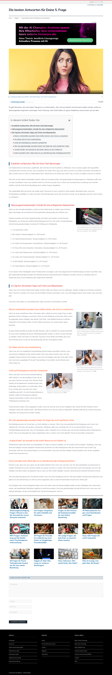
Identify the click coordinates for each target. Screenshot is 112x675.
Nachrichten (45, 654)
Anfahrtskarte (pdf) (14, 654)
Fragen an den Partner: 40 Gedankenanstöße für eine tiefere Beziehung (67, 514)
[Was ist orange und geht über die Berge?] (92, 554)
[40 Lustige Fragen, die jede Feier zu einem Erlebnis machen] (68, 529)
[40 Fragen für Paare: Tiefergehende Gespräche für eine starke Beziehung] (20, 554)
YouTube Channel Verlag (81, 651)
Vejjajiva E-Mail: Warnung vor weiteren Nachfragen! (42, 563)
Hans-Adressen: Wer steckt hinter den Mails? (67, 562)
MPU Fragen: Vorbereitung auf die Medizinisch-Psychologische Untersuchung (19, 539)
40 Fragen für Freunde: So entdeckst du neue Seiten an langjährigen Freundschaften (43, 539)
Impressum (11, 644)
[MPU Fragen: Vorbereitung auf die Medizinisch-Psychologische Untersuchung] (20, 529)
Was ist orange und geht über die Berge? (90, 562)
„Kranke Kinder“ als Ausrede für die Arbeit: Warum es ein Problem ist (38, 149)
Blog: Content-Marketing (81, 640)
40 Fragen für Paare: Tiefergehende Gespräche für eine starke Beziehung (19, 564)
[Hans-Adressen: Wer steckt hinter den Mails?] (68, 554)
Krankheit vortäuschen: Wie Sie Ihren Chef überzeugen (32, 126)
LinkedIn (77, 658)
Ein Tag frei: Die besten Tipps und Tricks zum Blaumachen (34, 132)
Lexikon (44, 647)
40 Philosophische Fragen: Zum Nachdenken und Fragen (91, 512)
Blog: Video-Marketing (80, 644)
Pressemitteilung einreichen (49, 644)
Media (43, 640)
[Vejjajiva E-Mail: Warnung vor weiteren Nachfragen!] (44, 554)
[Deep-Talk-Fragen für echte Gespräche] (92, 529)
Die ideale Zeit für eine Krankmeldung (27, 139)
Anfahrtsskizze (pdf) (14, 651)
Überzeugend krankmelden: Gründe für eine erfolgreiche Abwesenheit (38, 129)
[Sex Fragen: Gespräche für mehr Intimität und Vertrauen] (44, 503)
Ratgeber (100, 101)
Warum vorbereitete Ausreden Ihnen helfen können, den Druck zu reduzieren (41, 136)
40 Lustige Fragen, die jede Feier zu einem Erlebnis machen (67, 538)
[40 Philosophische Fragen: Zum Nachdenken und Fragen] (92, 503)
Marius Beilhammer (18, 102)
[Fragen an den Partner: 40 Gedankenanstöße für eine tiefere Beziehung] (68, 503)
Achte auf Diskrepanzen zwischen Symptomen (30, 143)
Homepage (12, 640)
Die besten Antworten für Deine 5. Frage (37, 10)
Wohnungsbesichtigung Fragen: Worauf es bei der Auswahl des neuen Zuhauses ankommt (19, 514)
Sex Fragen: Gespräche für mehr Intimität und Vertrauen (43, 512)
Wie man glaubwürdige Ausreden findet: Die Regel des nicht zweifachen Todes (41, 146)
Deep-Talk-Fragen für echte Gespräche (91, 537)
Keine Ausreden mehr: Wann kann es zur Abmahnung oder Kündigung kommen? (42, 153)
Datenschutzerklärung (14, 661)
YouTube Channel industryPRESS (83, 654)
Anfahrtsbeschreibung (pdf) (16, 647)
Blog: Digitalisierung (80, 647)
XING (76, 661)
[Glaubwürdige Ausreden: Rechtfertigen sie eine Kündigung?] (56, 71)
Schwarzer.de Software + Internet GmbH (20, 673)
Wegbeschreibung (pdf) (15, 658)
